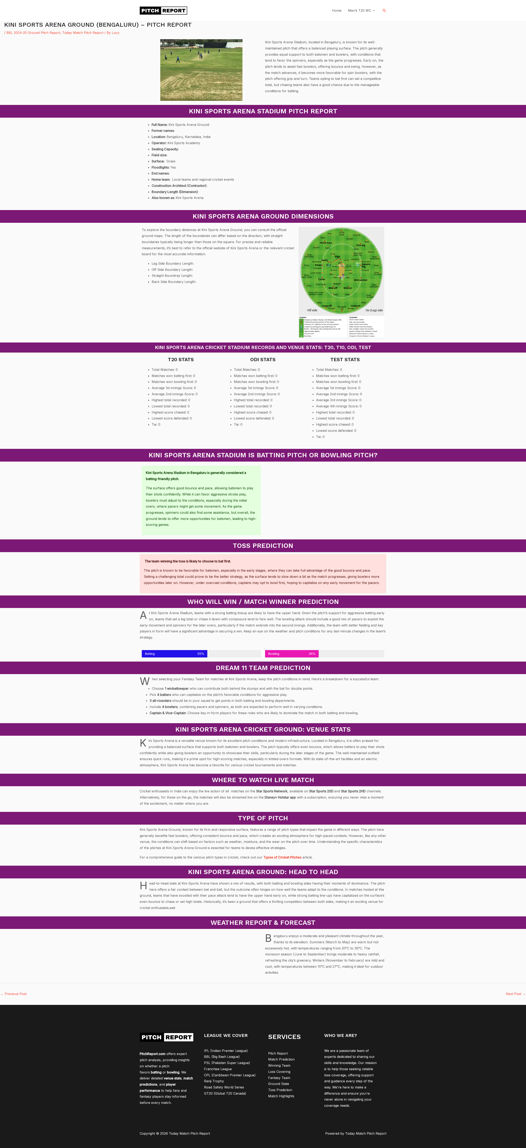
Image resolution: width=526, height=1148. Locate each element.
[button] (384, 10)
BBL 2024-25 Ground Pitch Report (33, 33)
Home (336, 10)
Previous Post (13, 994)
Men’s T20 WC (359, 10)
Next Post (516, 994)
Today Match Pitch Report (82, 33)
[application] (373, 10)
